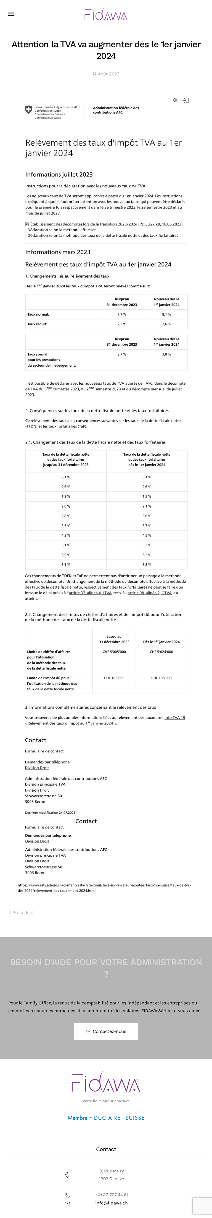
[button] (11, 14)
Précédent (23, 912)
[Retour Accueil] (106, 14)
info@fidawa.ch (111, 1203)
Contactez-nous (109, 1031)
